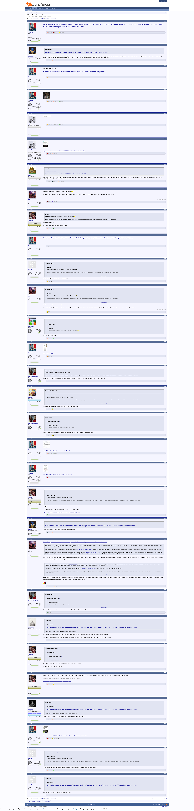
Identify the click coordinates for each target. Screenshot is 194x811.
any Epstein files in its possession (84, 549)
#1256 (165, 672)
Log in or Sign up (163, 1)
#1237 (165, 164)
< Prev (34, 18)
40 (40, 18)
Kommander (31, 627)
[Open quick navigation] (165, 12)
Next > (54, 18)
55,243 (39, 227)
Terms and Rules (165, 806)
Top (164, 804)
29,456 (39, 180)
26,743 (39, 717)
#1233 (165, 65)
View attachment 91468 (50, 171)
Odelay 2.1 (28, 804)
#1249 (165, 462)
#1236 (165, 138)
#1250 (165, 486)
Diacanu (30, 397)
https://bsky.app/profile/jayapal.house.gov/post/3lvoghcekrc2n (56, 450)
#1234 (165, 89)
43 (45, 18)
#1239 (165, 209)
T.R (29, 199)
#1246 (165, 386)
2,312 (39, 273)
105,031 (39, 36)
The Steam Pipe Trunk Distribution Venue (36, 132)
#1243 (165, 315)
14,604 (39, 380)
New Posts (53, 8)
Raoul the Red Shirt (33, 376)
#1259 (165, 747)
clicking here (76, 809)
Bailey (29, 175)
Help (159, 804)
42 (44, 18)
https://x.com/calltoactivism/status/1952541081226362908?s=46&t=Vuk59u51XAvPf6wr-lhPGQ (64, 150)
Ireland (39, 331)
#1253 (165, 589)
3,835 (39, 59)
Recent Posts (29, 10)
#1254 (165, 616)
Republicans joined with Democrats (88, 568)
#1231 (165, 21)
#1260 (165, 773)
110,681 (39, 402)
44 (47, 18)
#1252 (165, 539)
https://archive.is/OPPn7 (48, 353)
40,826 (39, 330)
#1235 (165, 113)
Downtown (39, 505)
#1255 (165, 643)
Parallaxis (30, 56)
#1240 (165, 234)
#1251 (165, 518)
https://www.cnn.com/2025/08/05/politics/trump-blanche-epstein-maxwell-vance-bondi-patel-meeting (65, 735)
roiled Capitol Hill (73, 564)
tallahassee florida (37, 274)
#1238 (165, 188)
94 (51, 18)
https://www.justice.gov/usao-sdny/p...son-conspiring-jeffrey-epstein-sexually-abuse (61, 512)
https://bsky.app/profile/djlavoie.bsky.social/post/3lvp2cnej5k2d (57, 681)
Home (29, 8)
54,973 (39, 129)
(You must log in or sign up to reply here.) (159, 798)
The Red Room (35, 16)
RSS (166, 804)
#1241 (165, 258)
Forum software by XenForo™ (36, 806)
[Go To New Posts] (91, 804)
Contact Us (155, 804)
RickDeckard (31, 326)
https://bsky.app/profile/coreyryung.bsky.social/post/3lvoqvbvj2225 (57, 474)
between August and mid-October (93, 552)
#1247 (165, 412)
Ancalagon (30, 220)
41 (42, 18)
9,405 (39, 203)
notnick (30, 269)
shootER (30, 124)
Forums (34, 8)
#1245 (165, 365)
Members (47, 8)
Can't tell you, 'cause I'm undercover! (36, 39)
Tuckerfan (44, 16)
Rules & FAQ (40, 8)
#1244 (165, 341)
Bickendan (30, 709)
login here (44, 809)
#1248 (165, 438)
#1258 (165, 723)
